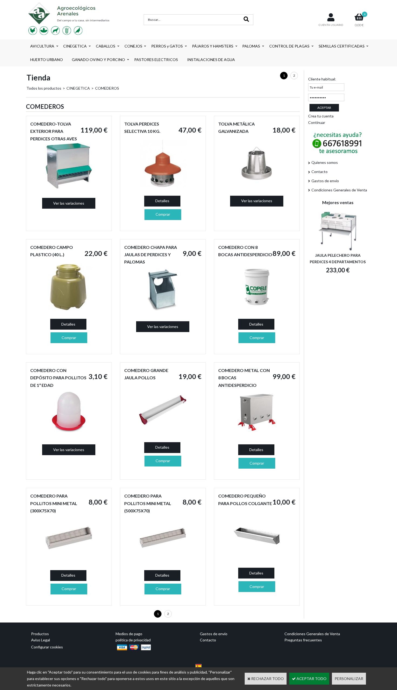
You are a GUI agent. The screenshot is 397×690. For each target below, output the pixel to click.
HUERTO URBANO (46, 59)
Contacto (319, 171)
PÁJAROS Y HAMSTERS (212, 46)
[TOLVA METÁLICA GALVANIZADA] (256, 185)
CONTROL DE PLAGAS (289, 46)
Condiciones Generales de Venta (339, 190)
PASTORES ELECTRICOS (156, 59)
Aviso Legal (40, 640)
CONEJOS (133, 46)
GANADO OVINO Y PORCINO (98, 59)
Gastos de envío (325, 180)
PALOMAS (251, 46)
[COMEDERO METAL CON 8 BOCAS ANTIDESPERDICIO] (256, 434)
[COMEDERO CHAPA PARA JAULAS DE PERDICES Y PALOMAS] (162, 311)
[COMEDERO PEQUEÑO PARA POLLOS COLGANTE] (256, 557)
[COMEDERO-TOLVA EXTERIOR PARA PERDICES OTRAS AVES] (68, 188)
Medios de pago (129, 633)
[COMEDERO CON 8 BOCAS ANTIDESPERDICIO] (256, 309)
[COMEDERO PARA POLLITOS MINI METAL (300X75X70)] (68, 560)
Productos (40, 633)
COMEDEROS (107, 88)
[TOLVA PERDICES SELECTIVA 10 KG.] (162, 185)
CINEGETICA (75, 46)
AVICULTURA (42, 46)
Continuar (316, 122)
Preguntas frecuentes (303, 640)
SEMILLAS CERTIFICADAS (342, 46)
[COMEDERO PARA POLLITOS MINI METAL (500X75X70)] (162, 560)
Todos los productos (43, 88)
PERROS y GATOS (167, 46)
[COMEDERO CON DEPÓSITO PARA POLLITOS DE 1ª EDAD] (68, 434)
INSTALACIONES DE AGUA (211, 59)
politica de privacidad (133, 640)
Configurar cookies (47, 647)
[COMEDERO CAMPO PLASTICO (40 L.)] (68, 309)
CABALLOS (105, 46)
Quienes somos (324, 162)
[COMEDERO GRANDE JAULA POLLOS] (162, 432)
